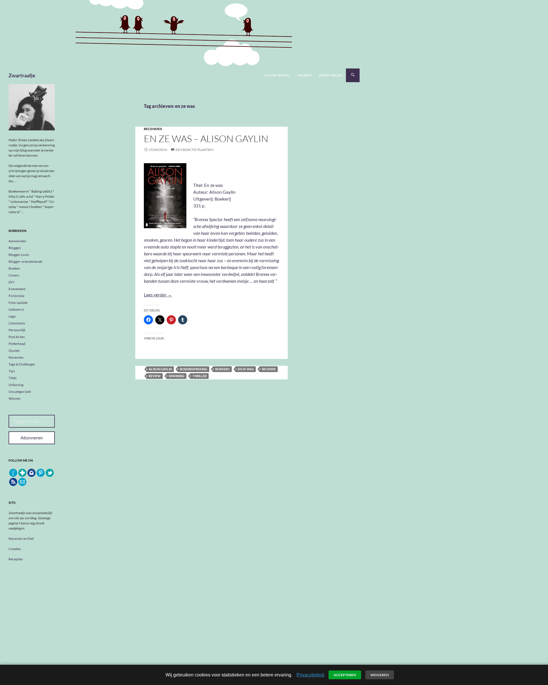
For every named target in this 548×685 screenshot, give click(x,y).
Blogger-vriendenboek (25, 261)
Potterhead (17, 344)
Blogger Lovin (19, 254)
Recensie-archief (21, 538)
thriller (199, 376)
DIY (12, 282)
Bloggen (15, 248)
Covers (14, 275)
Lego (12, 316)
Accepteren (345, 675)
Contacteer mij (277, 75)
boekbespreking (193, 369)
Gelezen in (16, 309)
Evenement (17, 289)
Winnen (15, 398)
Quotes (14, 350)
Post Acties (17, 337)
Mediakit (304, 75)
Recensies (153, 129)
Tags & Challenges (22, 364)
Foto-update (18, 302)
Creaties (15, 549)
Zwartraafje (22, 75)
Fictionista (16, 296)
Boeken (14, 268)
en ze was (246, 369)
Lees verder (158, 294)
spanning (176, 376)
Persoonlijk (17, 330)
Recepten (16, 559)
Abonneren (32, 437)
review (155, 376)
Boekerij (222, 369)
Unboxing (16, 385)
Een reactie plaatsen (194, 149)
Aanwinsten (17, 241)
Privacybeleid (330, 75)
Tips (12, 371)
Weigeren (379, 675)
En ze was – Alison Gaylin (206, 138)
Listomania (17, 323)
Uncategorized (20, 391)
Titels (13, 378)
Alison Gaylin (160, 369)
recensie (269, 369)
